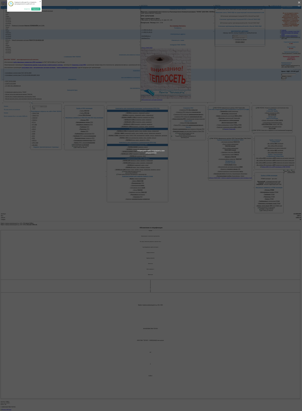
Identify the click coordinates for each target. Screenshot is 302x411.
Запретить (27, 9)
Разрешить (35, 9)
